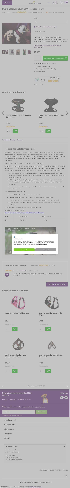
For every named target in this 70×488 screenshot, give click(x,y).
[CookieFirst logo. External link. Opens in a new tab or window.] (14, 237)
